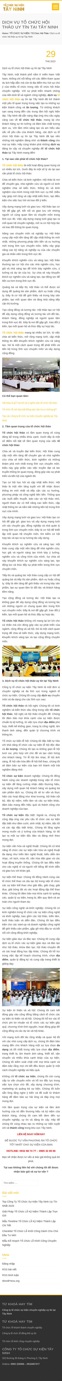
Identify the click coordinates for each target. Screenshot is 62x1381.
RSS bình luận (10, 1275)
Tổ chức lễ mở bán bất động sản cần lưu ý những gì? (29, 409)
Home (5, 33)
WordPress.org (10, 1280)
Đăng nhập (8, 1263)
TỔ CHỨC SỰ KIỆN (19, 33)
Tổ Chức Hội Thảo (40, 33)
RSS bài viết (9, 1269)
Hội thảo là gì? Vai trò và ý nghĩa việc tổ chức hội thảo (29, 403)
